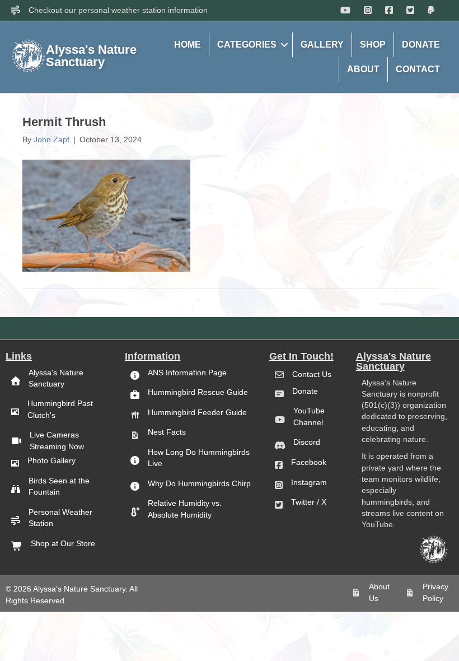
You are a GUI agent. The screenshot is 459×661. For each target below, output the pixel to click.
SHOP (373, 44)
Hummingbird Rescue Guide (198, 392)
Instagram (309, 482)
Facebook (308, 462)
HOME (187, 44)
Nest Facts (167, 431)
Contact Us (311, 374)
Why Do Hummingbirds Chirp (199, 483)
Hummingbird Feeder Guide (197, 412)
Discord (306, 441)
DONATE (421, 44)
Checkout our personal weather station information (118, 10)
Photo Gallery (51, 460)
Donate (305, 391)
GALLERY (322, 44)
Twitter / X (308, 501)
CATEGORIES (247, 44)
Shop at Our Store (63, 543)
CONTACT (418, 69)
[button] (284, 44)
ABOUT (363, 69)
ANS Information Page (187, 372)
